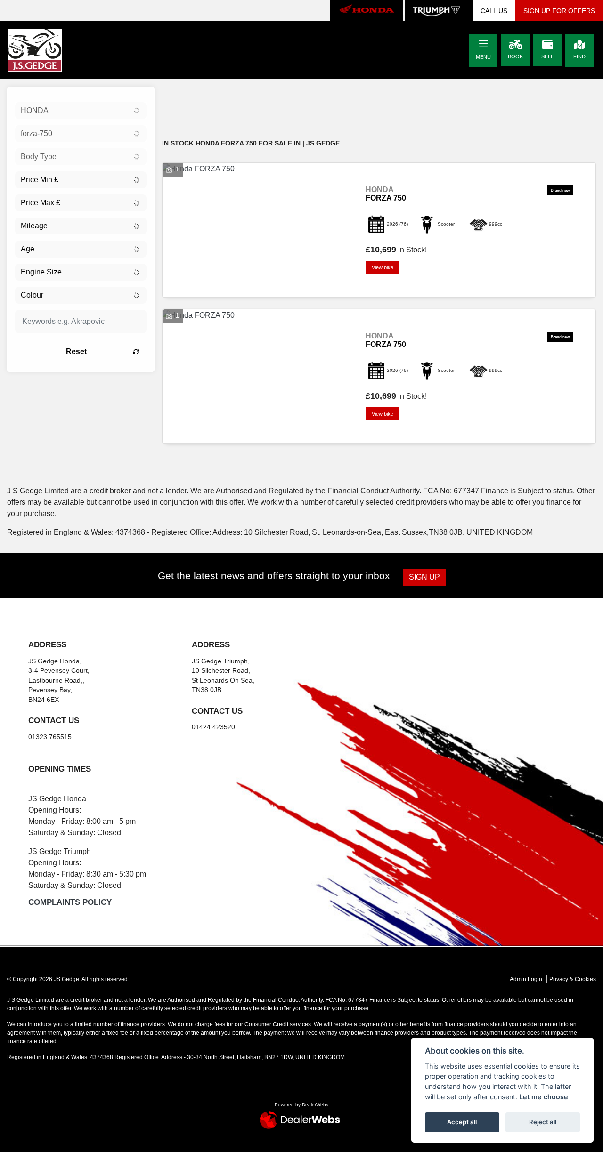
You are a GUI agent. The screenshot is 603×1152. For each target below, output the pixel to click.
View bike (382, 267)
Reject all (542, 1122)
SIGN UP (424, 577)
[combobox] (81, 110)
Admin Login (526, 979)
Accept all (462, 1122)
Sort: (177, 96)
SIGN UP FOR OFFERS (559, 11)
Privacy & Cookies (572, 979)
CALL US (494, 11)
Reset (76, 351)
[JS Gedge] (35, 50)
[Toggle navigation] (483, 44)
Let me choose (543, 1097)
